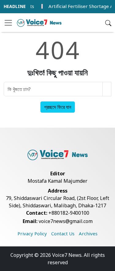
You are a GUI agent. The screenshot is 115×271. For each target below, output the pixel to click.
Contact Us (63, 233)
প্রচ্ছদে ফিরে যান (57, 107)
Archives (88, 233)
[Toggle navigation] (8, 22)
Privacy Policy (32, 233)
